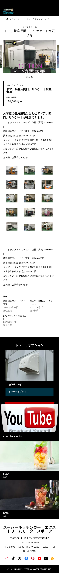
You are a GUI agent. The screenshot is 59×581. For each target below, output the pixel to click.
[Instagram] (6, 558)
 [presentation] (2, 367)
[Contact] (46, 558)
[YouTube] (39, 558)
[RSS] (52, 558)
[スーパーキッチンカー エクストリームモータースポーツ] (8, 11)
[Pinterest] (33, 558)
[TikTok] (13, 558)
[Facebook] (26, 558)
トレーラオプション (29, 27)
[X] (19, 558)
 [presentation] (56, 367)
